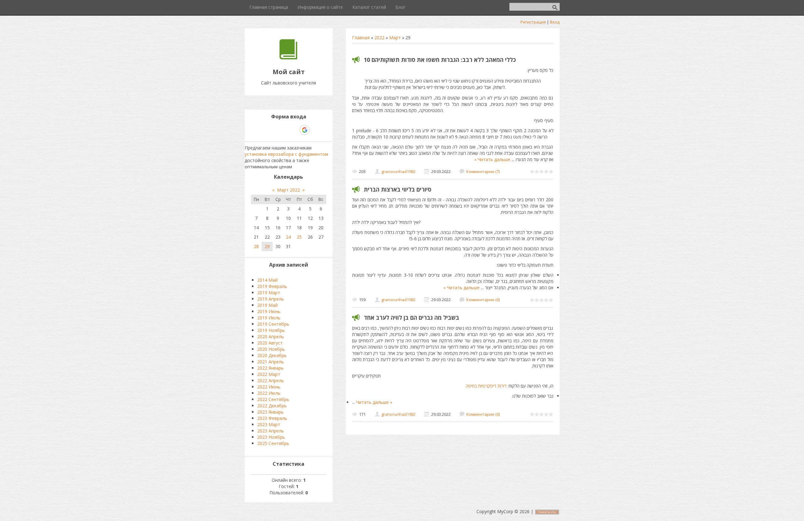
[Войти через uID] (261, 130)
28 (256, 246)
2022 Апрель (270, 380)
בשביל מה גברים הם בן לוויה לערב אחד (411, 317)
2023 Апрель (270, 431)
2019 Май (267, 305)
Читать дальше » (492, 159)
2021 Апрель (270, 362)
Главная (361, 38)
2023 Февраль (272, 418)
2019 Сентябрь (273, 324)
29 (267, 246)
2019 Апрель (270, 299)
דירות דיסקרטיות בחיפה (486, 386)
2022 (379, 38)
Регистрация (533, 22)
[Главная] (288, 58)
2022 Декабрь (272, 406)
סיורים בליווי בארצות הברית (397, 189)
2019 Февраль (272, 286)
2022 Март (268, 374)
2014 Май (267, 280)
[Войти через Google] (305, 130)
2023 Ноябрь (271, 437)
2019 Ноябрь (271, 330)
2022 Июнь (268, 387)
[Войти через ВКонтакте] (272, 130)
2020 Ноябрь (271, 349)
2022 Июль (268, 393)
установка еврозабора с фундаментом (286, 154)
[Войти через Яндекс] (293, 130)
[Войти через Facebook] (283, 130)
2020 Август (270, 343)
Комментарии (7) (483, 171)
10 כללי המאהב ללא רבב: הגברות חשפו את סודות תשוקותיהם (440, 59)
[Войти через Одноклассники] (315, 130)
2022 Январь (270, 368)
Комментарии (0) (483, 299)
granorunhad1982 (398, 171)
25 (299, 237)
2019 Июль (268, 318)
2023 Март (268, 424)
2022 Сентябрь (273, 399)
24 (288, 237)
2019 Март (268, 293)
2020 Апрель (270, 336)
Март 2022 (288, 190)
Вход (555, 22)
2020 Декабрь (272, 355)
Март (395, 38)
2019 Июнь (268, 311)
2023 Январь (270, 412)
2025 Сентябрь (273, 443)
